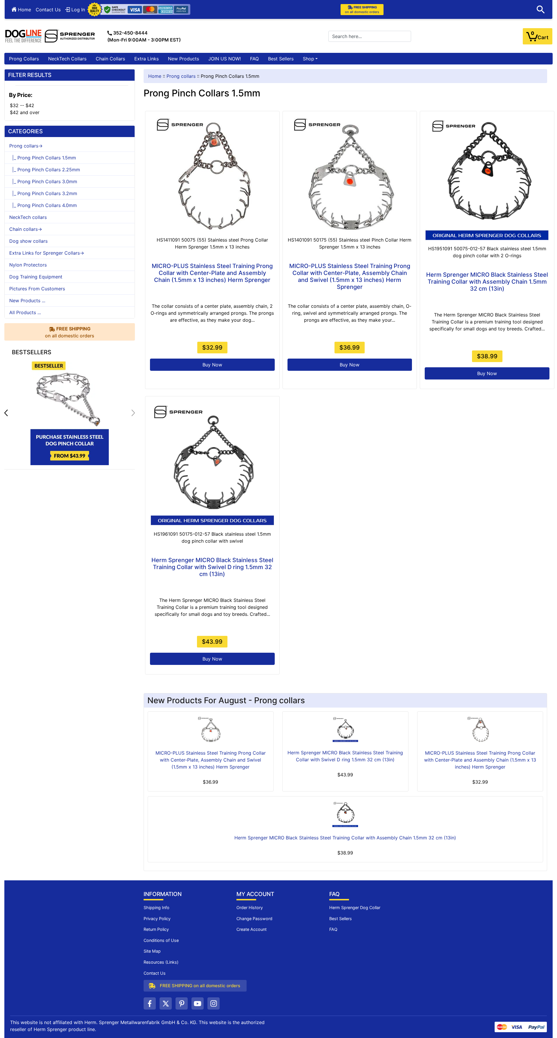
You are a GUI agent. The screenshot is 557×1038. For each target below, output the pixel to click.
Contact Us (48, 9)
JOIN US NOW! (224, 59)
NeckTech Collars (67, 59)
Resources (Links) (161, 962)
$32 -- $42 (22, 105)
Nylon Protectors (28, 265)
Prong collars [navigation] (181, 76)
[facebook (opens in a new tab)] (149, 1003)
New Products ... (27, 300)
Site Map (152, 951)
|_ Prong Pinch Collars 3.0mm (43, 181)
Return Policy (156, 929)
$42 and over (24, 112)
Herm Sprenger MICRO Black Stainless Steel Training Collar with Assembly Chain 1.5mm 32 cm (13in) (487, 281)
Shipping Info (156, 907)
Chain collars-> (25, 229)
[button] (541, 10)
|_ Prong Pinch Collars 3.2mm (43, 193)
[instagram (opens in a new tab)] (213, 1003)
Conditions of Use (161, 940)
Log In (77, 9)
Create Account (251, 929)
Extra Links (146, 59)
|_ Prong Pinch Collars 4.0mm (43, 205)
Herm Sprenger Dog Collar (354, 907)
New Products (183, 59)
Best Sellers (281, 59)
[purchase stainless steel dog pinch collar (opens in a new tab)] (69, 412)
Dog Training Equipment (35, 277)
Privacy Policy (157, 918)
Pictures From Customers (37, 289)
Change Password (254, 918)
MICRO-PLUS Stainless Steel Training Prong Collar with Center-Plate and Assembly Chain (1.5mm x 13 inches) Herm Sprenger (212, 272)
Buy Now (212, 365)
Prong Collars (24, 59)
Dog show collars (28, 241)
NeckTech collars (28, 217)
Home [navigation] (154, 76)
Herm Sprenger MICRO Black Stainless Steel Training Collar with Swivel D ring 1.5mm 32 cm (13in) (212, 567)
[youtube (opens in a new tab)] (197, 1003)
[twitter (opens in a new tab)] (165, 1003)
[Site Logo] (50, 36)
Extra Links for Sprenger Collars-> (46, 253)
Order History (249, 907)
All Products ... (25, 312)
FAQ (254, 59)
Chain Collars (110, 59)
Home (24, 9)
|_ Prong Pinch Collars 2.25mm (44, 169)
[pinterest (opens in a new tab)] (181, 1003)
